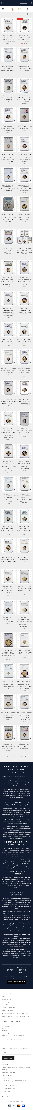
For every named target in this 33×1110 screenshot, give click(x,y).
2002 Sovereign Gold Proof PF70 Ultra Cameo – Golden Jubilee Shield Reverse (24, 158)
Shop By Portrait (6, 1091)
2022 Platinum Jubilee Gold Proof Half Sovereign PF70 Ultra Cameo (24, 745)
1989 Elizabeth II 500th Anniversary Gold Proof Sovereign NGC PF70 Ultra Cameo (8, 68)
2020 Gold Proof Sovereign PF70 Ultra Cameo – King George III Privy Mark (8, 590)
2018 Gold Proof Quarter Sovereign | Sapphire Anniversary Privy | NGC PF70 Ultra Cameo (24, 498)
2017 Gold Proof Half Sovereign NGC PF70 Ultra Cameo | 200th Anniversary (24, 431)
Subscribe (8, 1058)
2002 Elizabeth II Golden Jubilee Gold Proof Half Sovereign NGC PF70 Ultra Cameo (8, 158)
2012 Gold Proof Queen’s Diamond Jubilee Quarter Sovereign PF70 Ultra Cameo (8, 312)
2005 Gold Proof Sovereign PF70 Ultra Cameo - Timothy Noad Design (8, 250)
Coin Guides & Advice (7, 1010)
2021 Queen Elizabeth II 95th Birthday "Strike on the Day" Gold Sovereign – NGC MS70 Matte (24, 622)
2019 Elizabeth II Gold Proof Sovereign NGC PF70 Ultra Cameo (24, 529)
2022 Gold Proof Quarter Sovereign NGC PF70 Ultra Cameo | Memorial (8, 684)
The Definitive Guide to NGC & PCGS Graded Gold (15, 1013)
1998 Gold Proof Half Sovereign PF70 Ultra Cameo (24, 126)
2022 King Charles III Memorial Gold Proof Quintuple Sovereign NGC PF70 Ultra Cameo (24, 685)
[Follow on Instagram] (7, 1097)
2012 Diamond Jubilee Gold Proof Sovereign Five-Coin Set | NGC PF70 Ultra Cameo (24, 250)
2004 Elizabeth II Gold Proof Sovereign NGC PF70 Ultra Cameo (24, 187)
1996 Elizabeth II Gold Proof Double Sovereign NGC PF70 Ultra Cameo (24, 98)
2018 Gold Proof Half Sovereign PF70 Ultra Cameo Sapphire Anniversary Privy (8, 497)
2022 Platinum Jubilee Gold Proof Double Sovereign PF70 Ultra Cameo (8, 745)
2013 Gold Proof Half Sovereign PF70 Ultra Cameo (8, 341)
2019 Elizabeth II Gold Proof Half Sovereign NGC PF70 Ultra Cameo (8, 529)
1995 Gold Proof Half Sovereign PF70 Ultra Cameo (8, 97)
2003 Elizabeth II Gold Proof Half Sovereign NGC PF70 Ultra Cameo (8, 187)
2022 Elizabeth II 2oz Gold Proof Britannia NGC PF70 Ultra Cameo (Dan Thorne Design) (8, 654)
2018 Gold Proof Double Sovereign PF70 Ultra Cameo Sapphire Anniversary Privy (24, 465)
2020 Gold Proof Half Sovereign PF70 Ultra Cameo (24, 557)
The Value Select (25, 791)
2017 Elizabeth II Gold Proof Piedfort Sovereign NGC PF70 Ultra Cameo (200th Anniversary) (8, 433)
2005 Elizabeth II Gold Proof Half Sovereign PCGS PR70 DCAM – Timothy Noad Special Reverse (8, 219)
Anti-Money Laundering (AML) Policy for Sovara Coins (16, 1016)
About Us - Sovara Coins (8, 1007)
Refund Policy (5, 1005)
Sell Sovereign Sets (7, 1075)
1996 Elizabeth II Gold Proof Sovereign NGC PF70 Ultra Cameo (8, 127)
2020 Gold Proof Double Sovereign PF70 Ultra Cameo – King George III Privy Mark (8, 559)
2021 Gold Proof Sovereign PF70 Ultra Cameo (8, 619)
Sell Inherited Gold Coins (8, 1072)
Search (3, 996)
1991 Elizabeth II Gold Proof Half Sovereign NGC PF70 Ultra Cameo (24, 67)
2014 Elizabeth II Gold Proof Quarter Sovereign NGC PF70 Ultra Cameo (8, 369)
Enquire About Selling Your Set (16, 981)
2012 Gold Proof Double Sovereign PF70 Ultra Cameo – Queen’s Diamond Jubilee (25, 281)
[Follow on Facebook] (2, 1097)
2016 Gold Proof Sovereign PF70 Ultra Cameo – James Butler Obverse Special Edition (24, 401)
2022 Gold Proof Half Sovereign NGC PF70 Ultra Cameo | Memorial (24, 653)
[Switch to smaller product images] (30, 14)
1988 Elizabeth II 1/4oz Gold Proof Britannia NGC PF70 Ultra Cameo (24, 38)
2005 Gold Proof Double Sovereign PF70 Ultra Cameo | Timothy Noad (24, 217)
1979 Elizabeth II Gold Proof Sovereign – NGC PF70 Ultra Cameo (8, 38)
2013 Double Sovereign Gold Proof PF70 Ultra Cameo (24, 311)
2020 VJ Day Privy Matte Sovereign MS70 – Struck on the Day (24, 589)
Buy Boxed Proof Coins (8, 1085)
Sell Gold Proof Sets (7, 1078)
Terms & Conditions (7, 999)
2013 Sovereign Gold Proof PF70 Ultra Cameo (24, 341)
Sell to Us (25, 955)
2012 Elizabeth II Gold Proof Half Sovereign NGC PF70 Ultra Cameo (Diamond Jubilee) (8, 281)
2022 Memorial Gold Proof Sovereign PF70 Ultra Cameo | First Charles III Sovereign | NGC (24, 716)
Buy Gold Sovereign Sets (8, 1088)
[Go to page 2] (25, 756)
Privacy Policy (5, 1002)
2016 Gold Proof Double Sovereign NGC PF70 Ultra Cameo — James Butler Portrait (24, 370)
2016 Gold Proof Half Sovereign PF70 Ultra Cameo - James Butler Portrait (8, 400)
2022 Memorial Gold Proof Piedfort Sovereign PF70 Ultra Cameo (8, 715)
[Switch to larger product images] (27, 14)
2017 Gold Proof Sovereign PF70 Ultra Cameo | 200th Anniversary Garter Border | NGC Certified (8, 466)
